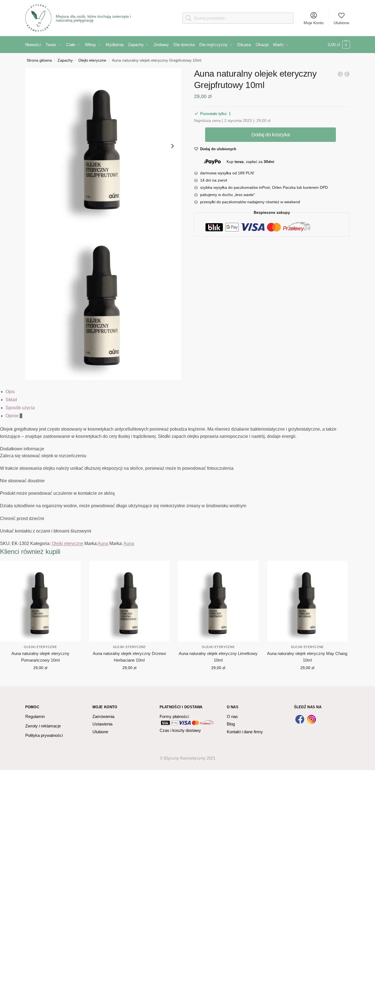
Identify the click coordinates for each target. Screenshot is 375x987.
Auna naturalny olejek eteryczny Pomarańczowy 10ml (40, 656)
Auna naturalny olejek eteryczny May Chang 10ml (307, 656)
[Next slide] (172, 146)
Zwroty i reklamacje (43, 726)
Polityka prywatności (44, 735)
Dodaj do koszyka (270, 134)
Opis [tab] (10, 391)
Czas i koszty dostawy (180, 730)
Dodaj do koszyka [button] (40, 680)
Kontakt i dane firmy (245, 731)
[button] (103, 146)
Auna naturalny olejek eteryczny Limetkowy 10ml (218, 656)
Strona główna (39, 60)
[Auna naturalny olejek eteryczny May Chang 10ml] (307, 601)
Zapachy (65, 60)
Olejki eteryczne (92, 60)
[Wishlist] (72, 569)
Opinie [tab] (14, 415)
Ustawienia (102, 724)
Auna (103, 543)
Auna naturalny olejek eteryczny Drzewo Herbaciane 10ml (129, 656)
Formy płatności (174, 716)
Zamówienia (103, 716)
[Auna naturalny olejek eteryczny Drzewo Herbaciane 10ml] (347, 74)
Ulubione (341, 23)
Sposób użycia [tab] (20, 407)
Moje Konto (314, 23)
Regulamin (35, 716)
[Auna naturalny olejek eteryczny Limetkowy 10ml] (340, 74)
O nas (232, 716)
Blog (231, 724)
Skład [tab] (11, 399)
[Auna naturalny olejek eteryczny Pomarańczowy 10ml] (40, 601)
